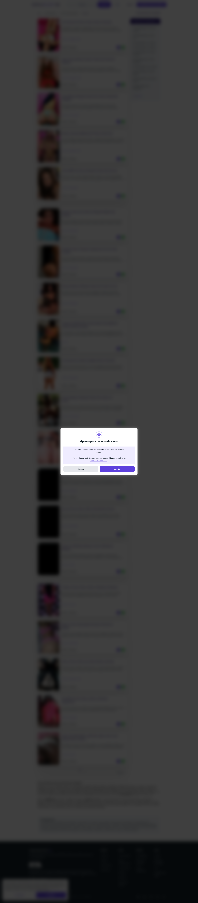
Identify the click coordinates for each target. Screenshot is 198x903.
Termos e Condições (98, 461)
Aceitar (117, 469)
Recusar (80, 469)
